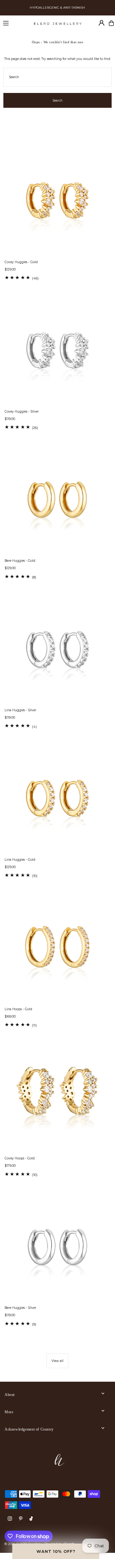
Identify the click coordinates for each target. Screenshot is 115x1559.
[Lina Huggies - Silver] (57, 650)
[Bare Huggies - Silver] (57, 1248)
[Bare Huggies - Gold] (57, 501)
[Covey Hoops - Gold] (57, 1098)
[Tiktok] (31, 1518)
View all (57, 1361)
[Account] (101, 23)
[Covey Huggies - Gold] (57, 202)
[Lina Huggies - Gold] (57, 799)
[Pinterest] (20, 1518)
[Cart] (111, 23)
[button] (55, 1551)
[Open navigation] (15, 22)
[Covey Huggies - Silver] (57, 351)
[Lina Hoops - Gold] (57, 949)
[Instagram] (10, 1518)
